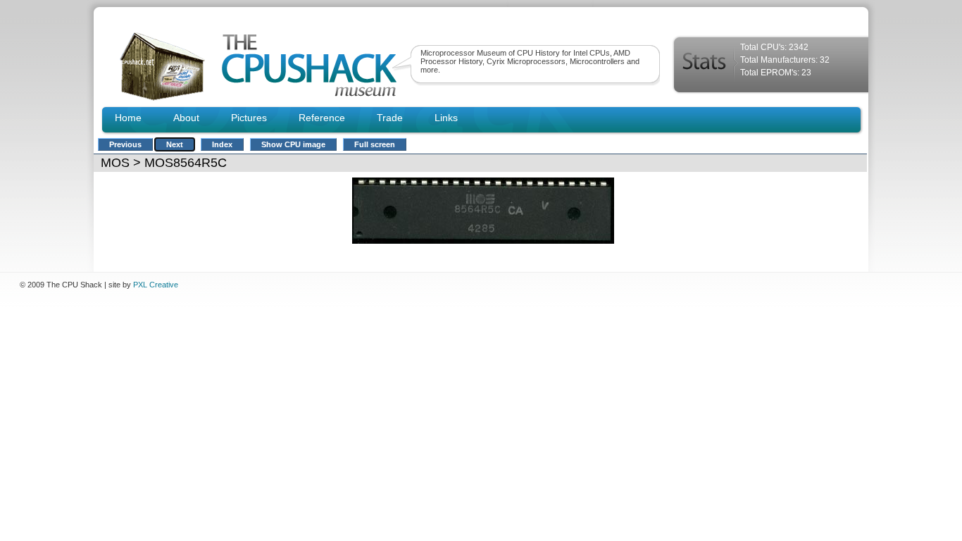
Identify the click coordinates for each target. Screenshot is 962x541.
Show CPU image (293, 144)
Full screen (374, 144)
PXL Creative (155, 284)
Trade (390, 117)
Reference (322, 117)
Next (174, 144)
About (186, 117)
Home (128, 117)
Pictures (249, 117)
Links (446, 117)
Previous (125, 144)
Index (222, 144)
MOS (115, 163)
